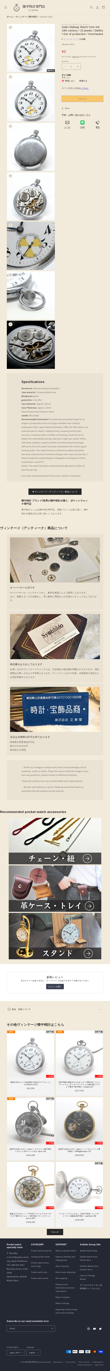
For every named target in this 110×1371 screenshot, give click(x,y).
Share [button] (67, 108)
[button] (6, 7)
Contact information (85, 1365)
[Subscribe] (52, 1328)
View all (55, 1232)
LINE (82, 127)
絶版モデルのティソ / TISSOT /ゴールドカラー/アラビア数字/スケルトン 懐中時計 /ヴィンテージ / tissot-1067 (30, 1216)
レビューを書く (55, 986)
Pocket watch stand (39, 1278)
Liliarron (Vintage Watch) (87, 1277)
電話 (98, 127)
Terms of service (84, 1362)
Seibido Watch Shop (88, 1250)
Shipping (75, 57)
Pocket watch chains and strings (40, 1264)
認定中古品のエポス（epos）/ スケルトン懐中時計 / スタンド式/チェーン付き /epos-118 (31, 1150)
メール (67, 127)
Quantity (65, 61)
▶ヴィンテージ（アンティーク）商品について (55, 491)
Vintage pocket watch (40, 1256)
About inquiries (62, 1266)
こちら (85, 88)
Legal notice (99, 1365)
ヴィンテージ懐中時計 (27, 16)
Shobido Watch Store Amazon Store (89, 1268)
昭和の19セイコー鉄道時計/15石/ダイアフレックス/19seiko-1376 (31, 1083)
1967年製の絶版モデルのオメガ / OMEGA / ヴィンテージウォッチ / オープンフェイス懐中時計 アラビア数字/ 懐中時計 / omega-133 (79, 1084)
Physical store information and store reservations (65, 1287)
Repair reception (63, 1297)
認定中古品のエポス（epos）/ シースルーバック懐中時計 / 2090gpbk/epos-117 (79, 1150)
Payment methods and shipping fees (65, 1258)
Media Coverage (62, 1303)
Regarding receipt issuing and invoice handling (66, 1311)
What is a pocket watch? (66, 1250)
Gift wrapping (61, 1278)
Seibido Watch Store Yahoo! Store (88, 1258)
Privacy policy (71, 1362)
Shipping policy (97, 1362)
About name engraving (65, 1272)
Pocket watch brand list (41, 1250)
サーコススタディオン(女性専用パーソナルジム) (91, 1287)
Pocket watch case (39, 1272)
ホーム (10, 16)
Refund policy (58, 1362)
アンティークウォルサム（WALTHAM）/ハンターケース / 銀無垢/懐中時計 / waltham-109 (79, 1215)
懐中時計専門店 (31, 1362)
